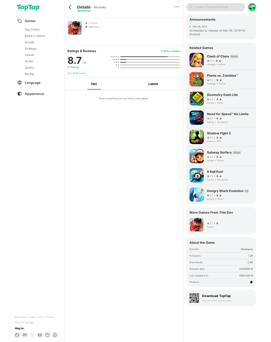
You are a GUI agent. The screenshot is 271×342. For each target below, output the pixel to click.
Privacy (50, 316)
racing (29, 73)
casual (29, 54)
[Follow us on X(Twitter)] (32, 335)
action (29, 61)
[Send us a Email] (55, 335)
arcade (30, 42)
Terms (40, 316)
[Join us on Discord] (24, 335)
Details (84, 7)
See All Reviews (76, 73)
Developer (21, 316)
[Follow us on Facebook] (17, 335)
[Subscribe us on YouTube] (39, 335)
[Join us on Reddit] (47, 335)
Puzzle (94, 23)
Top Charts (32, 29)
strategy (31, 48)
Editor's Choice (35, 35)
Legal (32, 316)
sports (29, 67)
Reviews (100, 7)
